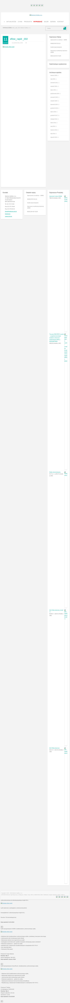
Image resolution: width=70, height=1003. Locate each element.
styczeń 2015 (53, 137)
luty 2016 (52, 133)
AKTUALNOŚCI (11, 21)
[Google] (40, 5)
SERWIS (53, 21)
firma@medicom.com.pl (11, 211)
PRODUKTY (28, 21)
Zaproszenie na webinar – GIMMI (58, 39)
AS (26, 42)
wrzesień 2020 (54, 97)
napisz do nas (8, 216)
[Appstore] (37, 5)
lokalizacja (7, 214)
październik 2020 (54, 93)
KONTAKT (60, 21)
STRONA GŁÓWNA (7, 27)
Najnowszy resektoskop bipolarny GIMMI (58, 51)
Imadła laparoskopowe (56, 47)
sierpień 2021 (53, 86)
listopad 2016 (53, 119)
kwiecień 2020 (54, 104)
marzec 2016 (53, 130)
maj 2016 (52, 126)
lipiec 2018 (53, 111)
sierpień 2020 (53, 100)
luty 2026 (52, 79)
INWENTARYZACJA (55, 43)
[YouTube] (42, 5)
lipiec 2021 (53, 90)
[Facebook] (34, 5)
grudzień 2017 (54, 115)
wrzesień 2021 (54, 82)
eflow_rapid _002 (19, 39)
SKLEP (46, 21)
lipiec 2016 (53, 122)
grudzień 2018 (54, 108)
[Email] (32, 5)
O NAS (20, 21)
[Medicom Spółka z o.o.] (36, 15)
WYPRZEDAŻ (37, 21)
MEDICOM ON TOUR (55, 56)
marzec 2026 (53, 75)
